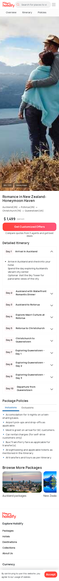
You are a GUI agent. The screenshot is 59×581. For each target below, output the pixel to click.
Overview (11, 12)
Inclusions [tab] (11, 407)
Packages (8, 530)
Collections (8, 547)
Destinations (9, 542)
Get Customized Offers (29, 227)
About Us (7, 553)
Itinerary (27, 12)
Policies (42, 12)
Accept (51, 574)
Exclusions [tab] (28, 407)
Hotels (6, 536)
